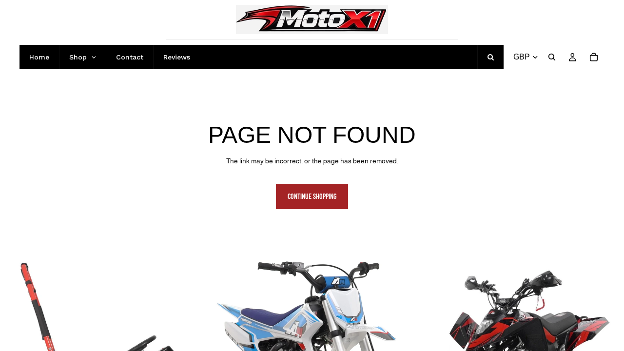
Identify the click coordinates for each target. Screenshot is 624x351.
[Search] (552, 57)
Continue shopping (312, 196)
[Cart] (593, 57)
